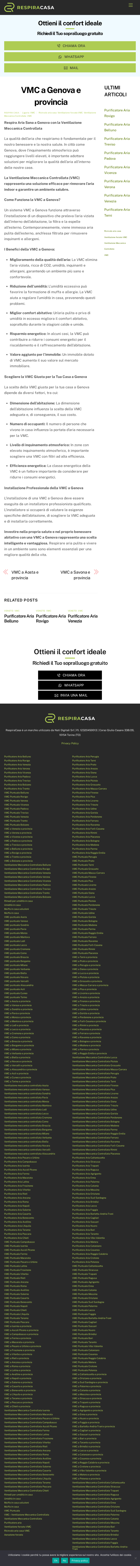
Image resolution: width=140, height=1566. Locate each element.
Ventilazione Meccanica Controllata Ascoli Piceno (30, 1426)
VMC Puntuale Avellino (16, 1290)
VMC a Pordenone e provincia (88, 1017)
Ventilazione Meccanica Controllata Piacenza (96, 1153)
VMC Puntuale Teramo (16, 1318)
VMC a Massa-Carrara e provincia (90, 985)
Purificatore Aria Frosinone (18, 1185)
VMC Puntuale (12, 1510)
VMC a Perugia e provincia (86, 965)
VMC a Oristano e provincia (86, 1378)
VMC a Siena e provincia (85, 969)
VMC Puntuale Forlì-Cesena (87, 945)
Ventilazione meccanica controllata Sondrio (27, 1093)
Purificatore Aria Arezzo (85, 768)
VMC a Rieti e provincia (16, 1358)
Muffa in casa (11, 913)
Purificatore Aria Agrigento (86, 1173)
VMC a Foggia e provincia (86, 1422)
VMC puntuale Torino (15, 997)
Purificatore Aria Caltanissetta (88, 1157)
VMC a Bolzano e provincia (18, 860)
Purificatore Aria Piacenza (86, 836)
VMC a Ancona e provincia (18, 1362)
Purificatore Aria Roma (16, 1201)
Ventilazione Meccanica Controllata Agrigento (96, 1498)
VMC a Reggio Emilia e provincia (89, 1053)
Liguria (25, 112)
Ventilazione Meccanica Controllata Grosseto (96, 1065)
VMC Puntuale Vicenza (16, 804)
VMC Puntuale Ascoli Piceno (19, 1250)
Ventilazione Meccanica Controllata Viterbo (27, 1442)
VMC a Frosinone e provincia (19, 1350)
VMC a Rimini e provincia (85, 1025)
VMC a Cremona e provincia (19, 1033)
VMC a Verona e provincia (18, 832)
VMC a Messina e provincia (86, 1394)
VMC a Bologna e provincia (86, 1041)
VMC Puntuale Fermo (15, 1254)
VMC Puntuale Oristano (85, 1298)
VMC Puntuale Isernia (16, 1246)
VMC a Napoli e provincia (17, 1378)
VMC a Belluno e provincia (18, 848)
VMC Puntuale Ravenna (85, 941)
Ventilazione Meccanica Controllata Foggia (95, 1542)
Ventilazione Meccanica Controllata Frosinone (28, 1438)
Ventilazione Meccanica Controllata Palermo (95, 1514)
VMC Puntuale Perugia (84, 856)
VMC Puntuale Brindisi (84, 1334)
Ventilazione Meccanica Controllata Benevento (29, 1474)
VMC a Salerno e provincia (18, 1382)
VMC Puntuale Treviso (16, 812)
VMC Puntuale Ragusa (84, 1278)
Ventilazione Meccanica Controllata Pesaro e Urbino (31, 1418)
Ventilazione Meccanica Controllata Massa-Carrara (99, 1069)
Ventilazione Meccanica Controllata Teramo (27, 1482)
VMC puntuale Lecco (15, 945)
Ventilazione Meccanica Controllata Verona (27, 877)
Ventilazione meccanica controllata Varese (27, 1089)
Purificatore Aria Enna (84, 1177)
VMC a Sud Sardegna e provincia (90, 1382)
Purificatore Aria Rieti (15, 1193)
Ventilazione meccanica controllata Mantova (27, 1105)
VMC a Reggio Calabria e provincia (90, 1462)
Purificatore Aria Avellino (17, 1221)
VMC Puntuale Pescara (16, 1322)
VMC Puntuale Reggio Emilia (87, 933)
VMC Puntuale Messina (84, 1294)
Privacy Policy (70, 743)
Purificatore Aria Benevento (19, 1217)
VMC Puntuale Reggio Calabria (89, 1358)
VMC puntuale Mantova (17, 937)
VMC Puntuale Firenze (84, 877)
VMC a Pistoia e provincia (85, 977)
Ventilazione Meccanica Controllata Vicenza (27, 881)
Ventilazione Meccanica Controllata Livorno (95, 1093)
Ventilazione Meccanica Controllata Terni (94, 1081)
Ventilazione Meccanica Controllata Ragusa (95, 1494)
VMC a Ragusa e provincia (86, 1406)
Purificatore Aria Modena (85, 844)
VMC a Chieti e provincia (17, 1406)
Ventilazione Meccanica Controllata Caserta (27, 1470)
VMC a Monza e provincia (17, 1017)
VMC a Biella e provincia (17, 1057)
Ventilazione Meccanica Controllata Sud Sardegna (99, 1510)
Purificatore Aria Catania (85, 1185)
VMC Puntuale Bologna (84, 921)
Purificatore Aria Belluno (17, 756)
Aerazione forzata (13, 1534)
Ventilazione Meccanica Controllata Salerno (27, 1466)
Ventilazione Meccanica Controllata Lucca (94, 1057)
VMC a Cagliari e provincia (86, 1430)
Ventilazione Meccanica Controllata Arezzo (95, 1097)
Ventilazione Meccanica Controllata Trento (27, 893)
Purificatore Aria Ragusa (85, 1169)
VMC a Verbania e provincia (19, 1053)
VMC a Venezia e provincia (18, 828)
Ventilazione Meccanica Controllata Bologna (95, 1121)
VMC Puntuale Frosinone (17, 1270)
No (64, 1560)
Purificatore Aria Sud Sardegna (89, 1197)
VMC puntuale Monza (15, 933)
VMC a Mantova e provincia (18, 1021)
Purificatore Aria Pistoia (85, 780)
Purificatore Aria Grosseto (86, 784)
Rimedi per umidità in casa (18, 901)
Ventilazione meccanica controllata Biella (26, 1141)
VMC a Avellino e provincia (18, 1374)
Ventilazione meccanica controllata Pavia (26, 1097)
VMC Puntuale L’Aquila (16, 1314)
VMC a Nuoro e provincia (85, 1418)
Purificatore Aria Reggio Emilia (88, 852)
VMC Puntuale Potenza (84, 1370)
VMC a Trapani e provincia (86, 1402)
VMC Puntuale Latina (15, 1266)
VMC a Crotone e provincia (86, 1466)
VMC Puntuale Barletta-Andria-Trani (91, 1318)
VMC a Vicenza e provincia (18, 836)
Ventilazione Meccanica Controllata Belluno (27, 864)
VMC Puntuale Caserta (16, 1298)
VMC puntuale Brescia (16, 957)
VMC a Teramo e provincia (18, 1398)
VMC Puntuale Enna (83, 1286)
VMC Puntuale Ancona (16, 1282)
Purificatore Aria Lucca (84, 776)
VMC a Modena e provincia (86, 1045)
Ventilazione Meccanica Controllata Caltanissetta (98, 1482)
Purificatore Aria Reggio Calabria (90, 1254)
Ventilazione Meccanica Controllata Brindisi (95, 1534)
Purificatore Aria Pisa (83, 796)
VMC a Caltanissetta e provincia (89, 1374)
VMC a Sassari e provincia (86, 1434)
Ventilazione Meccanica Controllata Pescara (27, 1486)
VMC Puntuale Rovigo (16, 796)
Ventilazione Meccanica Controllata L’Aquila (27, 1478)
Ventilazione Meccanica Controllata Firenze (95, 1085)
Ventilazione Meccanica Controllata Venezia (27, 873)
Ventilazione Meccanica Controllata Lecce (94, 1538)
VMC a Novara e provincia (18, 1061)
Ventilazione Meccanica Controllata (115, 246)
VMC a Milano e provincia (17, 1049)
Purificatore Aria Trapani (85, 1165)
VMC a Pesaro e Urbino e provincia (22, 1346)
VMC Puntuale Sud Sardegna (88, 1302)
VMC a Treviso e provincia (18, 844)
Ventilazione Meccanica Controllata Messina (95, 1522)
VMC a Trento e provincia (17, 856)
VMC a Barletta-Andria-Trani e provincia (93, 1426)
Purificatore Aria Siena (84, 772)
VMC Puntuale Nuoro (83, 1330)
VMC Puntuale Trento (16, 820)
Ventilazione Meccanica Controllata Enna (94, 1502)
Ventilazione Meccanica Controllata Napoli (27, 1462)
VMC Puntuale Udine (83, 913)
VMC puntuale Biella (15, 973)
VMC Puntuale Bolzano (16, 824)
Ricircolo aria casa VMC (17, 1530)
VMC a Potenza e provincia (86, 1478)
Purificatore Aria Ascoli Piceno (20, 1169)
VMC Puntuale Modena (84, 925)
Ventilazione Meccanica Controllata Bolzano (27, 897)
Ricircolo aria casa (48, 112)
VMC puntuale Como (15, 953)
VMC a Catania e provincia (86, 1390)
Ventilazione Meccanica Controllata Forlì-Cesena (98, 1145)
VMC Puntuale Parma (83, 929)
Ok (55, 1560)
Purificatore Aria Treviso (17, 780)
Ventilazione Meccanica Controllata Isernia (27, 1410)
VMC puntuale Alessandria (18, 985)
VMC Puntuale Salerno (16, 1294)
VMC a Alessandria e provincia (20, 1069)
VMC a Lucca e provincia (85, 973)
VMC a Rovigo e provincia (18, 852)
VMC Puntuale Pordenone (86, 905)
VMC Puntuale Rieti (14, 1278)
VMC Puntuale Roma (15, 1286)
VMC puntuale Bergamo (17, 961)
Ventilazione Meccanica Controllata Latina (26, 1434)
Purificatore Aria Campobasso (20, 1161)
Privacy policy (80, 1560)
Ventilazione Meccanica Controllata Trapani (95, 1490)
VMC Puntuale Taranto (84, 1342)
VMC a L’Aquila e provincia (18, 1394)
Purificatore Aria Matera (85, 1242)
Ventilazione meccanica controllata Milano (26, 1133)
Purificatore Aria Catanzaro (86, 1246)
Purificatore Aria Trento (17, 788)
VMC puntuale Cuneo (15, 993)
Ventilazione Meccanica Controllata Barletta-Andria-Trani (100, 1547)
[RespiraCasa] (29, 10)
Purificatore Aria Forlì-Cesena (88, 828)
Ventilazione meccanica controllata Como (26, 1121)
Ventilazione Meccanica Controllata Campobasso (30, 1422)
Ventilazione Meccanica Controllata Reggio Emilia (98, 1133)
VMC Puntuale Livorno (84, 885)
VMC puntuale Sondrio (16, 925)
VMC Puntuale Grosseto (85, 869)
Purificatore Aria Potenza (85, 1262)
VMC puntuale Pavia (15, 929)
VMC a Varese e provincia (18, 1005)
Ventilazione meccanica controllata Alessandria (29, 1153)
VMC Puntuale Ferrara (84, 937)
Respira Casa (11, 113)
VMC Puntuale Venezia (16, 816)
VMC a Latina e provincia (17, 1370)
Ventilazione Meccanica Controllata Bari (93, 1526)
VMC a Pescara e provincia (18, 1402)
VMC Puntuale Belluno (16, 792)
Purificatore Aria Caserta (17, 1213)
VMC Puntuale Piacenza (85, 953)
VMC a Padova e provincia (18, 840)
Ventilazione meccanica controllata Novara (27, 1145)
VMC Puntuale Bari (82, 1338)
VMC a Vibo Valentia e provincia (89, 1470)
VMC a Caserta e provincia (18, 1386)
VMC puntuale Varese (16, 921)
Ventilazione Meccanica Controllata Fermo (26, 1430)
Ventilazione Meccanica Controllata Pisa (93, 1089)
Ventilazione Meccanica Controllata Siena (94, 1101)
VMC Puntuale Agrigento (85, 1282)
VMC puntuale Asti (14, 989)
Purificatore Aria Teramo (17, 1230)
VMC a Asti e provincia (16, 1073)
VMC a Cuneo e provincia (17, 1077)
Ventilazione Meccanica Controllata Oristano (96, 1506)
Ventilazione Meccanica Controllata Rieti (25, 1446)
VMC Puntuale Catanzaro (85, 1350)
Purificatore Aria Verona (17, 768)
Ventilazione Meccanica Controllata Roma (26, 1454)
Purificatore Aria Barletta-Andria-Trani (92, 1213)
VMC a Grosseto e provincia (87, 981)
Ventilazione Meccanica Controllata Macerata (28, 1414)
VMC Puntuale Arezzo (84, 889)
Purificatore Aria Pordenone (87, 816)
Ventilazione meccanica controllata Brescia (27, 1125)
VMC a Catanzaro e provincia (87, 1454)
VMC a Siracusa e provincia (87, 1398)
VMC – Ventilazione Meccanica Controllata (26, 1514)
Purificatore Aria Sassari (85, 1221)
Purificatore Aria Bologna (85, 840)
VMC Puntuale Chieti (15, 1310)
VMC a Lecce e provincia (85, 1450)
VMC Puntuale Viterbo (16, 1274)
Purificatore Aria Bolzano (17, 784)
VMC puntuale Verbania (17, 969)
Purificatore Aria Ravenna (86, 824)
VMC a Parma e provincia (85, 1049)
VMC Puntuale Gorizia (84, 917)
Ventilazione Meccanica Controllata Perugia (95, 1073)
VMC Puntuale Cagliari (84, 1322)
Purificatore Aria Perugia (85, 756)
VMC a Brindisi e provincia (86, 1446)
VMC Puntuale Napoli (16, 1306)
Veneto (8, 611)
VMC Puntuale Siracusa (85, 1270)
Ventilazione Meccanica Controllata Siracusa (96, 1486)
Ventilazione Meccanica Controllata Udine (94, 1109)
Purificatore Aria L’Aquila (17, 1226)
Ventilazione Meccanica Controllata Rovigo (27, 869)
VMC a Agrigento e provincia (87, 1410)
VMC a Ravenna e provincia (86, 1037)
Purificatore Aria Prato (84, 764)
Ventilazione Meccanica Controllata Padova (27, 885)
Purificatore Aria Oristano (86, 1193)
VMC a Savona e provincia (75, 575)
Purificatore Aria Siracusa (86, 1161)
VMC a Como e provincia (17, 1037)
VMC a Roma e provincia (17, 1366)
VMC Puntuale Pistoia (84, 901)
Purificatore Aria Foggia (85, 1209)
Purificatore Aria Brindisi (85, 1201)
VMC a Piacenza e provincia (87, 1029)
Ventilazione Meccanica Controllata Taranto (95, 1530)
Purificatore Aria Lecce (84, 1205)
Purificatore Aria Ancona (17, 1197)
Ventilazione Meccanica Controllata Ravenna (96, 1141)
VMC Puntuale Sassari (84, 1326)
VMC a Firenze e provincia (86, 1001)
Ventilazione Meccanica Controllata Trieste (95, 1105)
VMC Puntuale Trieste (84, 909)
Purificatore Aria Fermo (16, 1173)
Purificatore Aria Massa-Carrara (89, 788)
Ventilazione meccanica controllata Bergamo (28, 1129)
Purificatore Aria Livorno (85, 800)
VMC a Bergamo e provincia (19, 1045)
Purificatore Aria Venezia (17, 764)
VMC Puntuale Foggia (84, 1314)
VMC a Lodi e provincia (16, 1025)
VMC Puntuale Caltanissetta (87, 1266)
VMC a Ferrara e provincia (86, 1033)
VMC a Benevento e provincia (20, 1390)
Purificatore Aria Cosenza (86, 1250)
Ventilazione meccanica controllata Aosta (26, 1085)
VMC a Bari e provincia (84, 1438)
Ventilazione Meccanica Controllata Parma (94, 1129)
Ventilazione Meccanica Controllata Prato (94, 1077)
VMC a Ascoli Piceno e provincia (21, 1330)
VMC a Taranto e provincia (86, 1442)
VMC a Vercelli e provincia (18, 1065)
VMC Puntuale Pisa (82, 881)
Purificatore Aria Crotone (85, 1258)
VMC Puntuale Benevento (18, 1302)
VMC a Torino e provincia (17, 1081)
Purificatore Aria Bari (83, 1230)
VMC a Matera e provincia (86, 1474)
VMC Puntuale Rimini (83, 949)
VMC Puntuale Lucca (83, 897)
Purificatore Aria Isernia (17, 1165)
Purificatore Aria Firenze (85, 792)
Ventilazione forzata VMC (70, 112)
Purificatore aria (13, 1522)
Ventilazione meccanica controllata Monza (26, 1101)
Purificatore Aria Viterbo (17, 1189)
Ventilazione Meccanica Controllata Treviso (27, 889)
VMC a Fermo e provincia (17, 1338)
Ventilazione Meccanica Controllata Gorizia (95, 1113)
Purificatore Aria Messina (85, 1189)
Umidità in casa (12, 905)
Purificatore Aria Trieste (85, 804)
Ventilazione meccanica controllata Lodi (25, 1109)
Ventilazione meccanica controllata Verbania (28, 1137)
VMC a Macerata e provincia (19, 1342)
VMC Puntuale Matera (84, 1362)
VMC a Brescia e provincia (18, 1041)
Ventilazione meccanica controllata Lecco (26, 1113)
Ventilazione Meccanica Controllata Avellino (27, 1458)
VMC (32, 112)
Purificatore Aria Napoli (17, 1205)
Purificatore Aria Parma (84, 848)
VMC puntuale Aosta (15, 917)
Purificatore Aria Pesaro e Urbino (21, 1157)
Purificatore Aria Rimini (84, 832)
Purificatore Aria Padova (17, 776)
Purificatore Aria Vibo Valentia (88, 1238)
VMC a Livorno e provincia (86, 993)
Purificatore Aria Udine (84, 808)
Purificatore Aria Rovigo (17, 760)
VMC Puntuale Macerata (17, 1258)
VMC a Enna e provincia (84, 1414)
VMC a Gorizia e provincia (86, 1013)
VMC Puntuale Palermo (84, 1306)
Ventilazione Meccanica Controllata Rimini (94, 1149)
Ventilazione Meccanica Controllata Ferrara (95, 1137)
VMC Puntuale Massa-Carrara (88, 873)
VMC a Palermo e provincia (86, 1386)
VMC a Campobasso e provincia (21, 1334)
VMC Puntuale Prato (83, 860)
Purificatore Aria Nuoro (84, 1226)
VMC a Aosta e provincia (25, 575)
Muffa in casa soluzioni (16, 909)
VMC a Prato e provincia (85, 961)
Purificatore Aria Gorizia (85, 812)
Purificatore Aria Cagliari (85, 1217)
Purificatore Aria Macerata (18, 1177)
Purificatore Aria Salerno (17, 1209)
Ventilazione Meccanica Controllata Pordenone (97, 1117)
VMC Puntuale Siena (83, 893)
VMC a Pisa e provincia (84, 989)
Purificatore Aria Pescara (17, 1234)
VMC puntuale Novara (16, 977)
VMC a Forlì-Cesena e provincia (89, 1021)
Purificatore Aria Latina (16, 1181)
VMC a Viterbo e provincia (18, 1354)
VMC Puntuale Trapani (84, 1274)
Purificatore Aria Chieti (16, 1238)
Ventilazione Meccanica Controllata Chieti (26, 1490)
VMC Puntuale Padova (16, 808)
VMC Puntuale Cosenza (85, 1354)
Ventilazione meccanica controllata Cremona (28, 1117)
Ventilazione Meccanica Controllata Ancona (27, 1450)
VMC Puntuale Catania (84, 1290)
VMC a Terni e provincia (84, 957)
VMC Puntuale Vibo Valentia (87, 1346)
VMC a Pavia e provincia (17, 1013)
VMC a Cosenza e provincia (86, 1458)
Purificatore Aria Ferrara (85, 820)
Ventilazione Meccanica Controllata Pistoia (95, 1061)
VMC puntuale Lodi (14, 941)
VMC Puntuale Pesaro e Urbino (20, 1262)
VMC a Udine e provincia (85, 1009)
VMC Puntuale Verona (16, 800)
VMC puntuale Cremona (17, 949)
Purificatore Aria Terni (84, 760)
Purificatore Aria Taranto (85, 1234)
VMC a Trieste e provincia (86, 1005)
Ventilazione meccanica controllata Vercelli (27, 1149)
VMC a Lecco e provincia (17, 1029)
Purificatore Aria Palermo (85, 1181)
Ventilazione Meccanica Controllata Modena (95, 1125)
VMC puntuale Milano (16, 965)
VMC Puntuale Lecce (83, 1310)
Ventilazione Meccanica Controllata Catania (95, 1518)
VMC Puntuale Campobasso (19, 1242)
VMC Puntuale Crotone (84, 1366)
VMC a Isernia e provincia (17, 1326)
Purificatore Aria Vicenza (17, 772)
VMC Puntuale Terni (83, 864)
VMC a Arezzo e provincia (85, 997)
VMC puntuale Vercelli (16, 981)
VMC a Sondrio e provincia (18, 1009)
